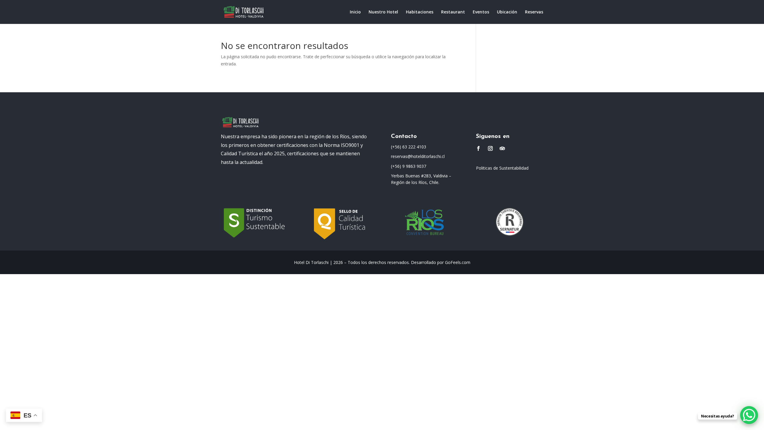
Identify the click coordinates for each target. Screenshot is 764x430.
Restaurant (453, 12)
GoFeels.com (457, 262)
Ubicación (507, 12)
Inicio (355, 12)
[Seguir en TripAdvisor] (502, 148)
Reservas (534, 12)
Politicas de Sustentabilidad (502, 168)
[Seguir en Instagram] (490, 148)
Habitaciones (419, 12)
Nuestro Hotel (383, 12)
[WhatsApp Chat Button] (749, 415)
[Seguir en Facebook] (478, 148)
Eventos (481, 12)
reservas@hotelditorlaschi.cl (418, 156)
